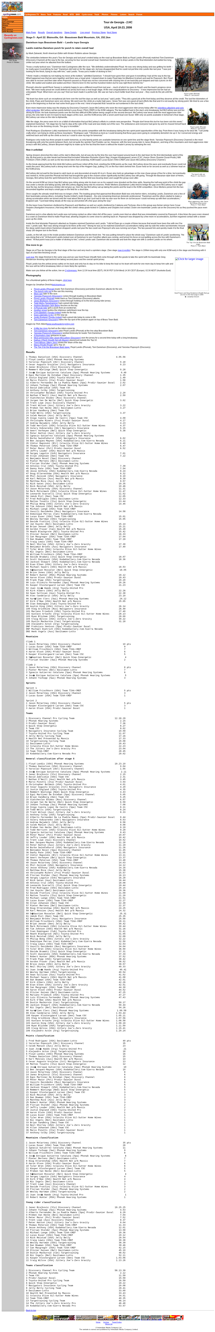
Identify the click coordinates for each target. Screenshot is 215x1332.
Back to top (31, 1310)
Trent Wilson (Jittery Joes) (46, 342)
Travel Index (117, 1322)
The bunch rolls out (42, 291)
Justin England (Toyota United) (48, 317)
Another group (40, 310)
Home (5, 17)
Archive (106, 1322)
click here (67, 280)
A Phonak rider (40, 308)
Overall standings (54, 32)
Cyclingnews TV (32, 14)
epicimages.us (58, 284)
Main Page (31, 32)
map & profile (124, 250)
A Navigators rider (42, 335)
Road (65, 14)
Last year (30, 257)
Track (96, 14)
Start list (5, 23)
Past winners (7, 29)
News (43, 14)
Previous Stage (99, 32)
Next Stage (112, 32)
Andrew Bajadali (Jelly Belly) (47, 305)
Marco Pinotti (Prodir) (43, 345)
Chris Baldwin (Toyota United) (47, 312)
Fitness (114, 14)
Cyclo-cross (87, 14)
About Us (108, 1324)
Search (131, 14)
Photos (105, 14)
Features (57, 14)
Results (41, 32)
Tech (49, 14)
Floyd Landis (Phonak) (44, 289)
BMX (78, 14)
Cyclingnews (71, 270)
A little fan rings (41, 328)
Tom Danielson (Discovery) (46, 319)
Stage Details (70, 32)
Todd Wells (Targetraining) (46, 303)
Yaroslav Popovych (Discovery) (48, 296)
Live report (85, 32)
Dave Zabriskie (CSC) (44, 315)
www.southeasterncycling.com (60, 324)
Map (4, 27)
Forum (139, 14)
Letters (123, 14)
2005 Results (7, 31)
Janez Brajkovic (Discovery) (46, 301)
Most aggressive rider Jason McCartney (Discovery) (57, 338)
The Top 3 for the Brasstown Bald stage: (52, 347)
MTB (72, 14)
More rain (38, 294)
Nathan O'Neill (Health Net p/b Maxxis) (51, 340)
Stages (5, 19)
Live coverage (8, 21)
